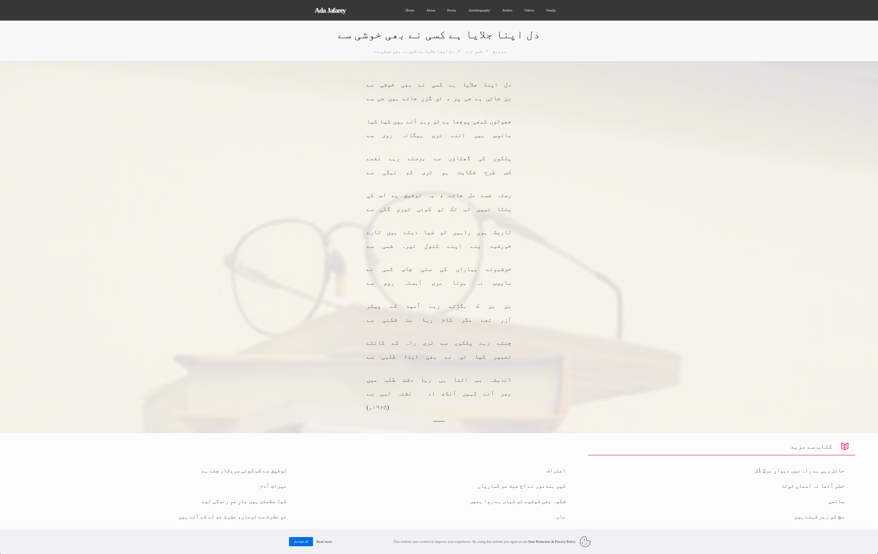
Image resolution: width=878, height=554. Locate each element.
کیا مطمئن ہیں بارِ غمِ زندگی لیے (244, 501)
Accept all (301, 541)
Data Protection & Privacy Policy (551, 541)
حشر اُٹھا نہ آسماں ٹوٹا (812, 486)
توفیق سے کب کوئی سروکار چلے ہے (244, 470)
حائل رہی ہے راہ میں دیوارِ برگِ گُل (799, 470)
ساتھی (836, 501)
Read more (324, 541)
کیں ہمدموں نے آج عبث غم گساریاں (521, 486)
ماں (561, 516)
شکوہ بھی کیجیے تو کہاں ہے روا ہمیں (518, 501)
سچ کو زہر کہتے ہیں (819, 516)
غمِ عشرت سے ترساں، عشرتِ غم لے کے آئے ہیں (232, 516)
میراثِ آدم (273, 486)
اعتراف (556, 470)
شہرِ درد (473, 51)
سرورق (499, 51)
